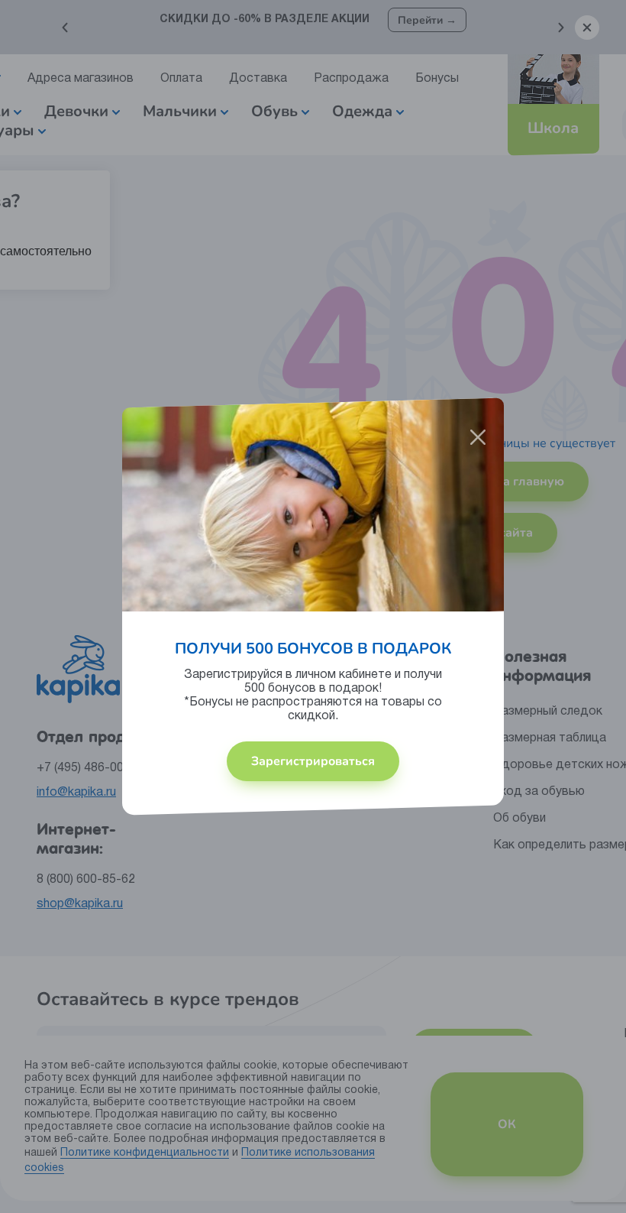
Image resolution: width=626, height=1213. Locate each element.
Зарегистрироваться (313, 761)
